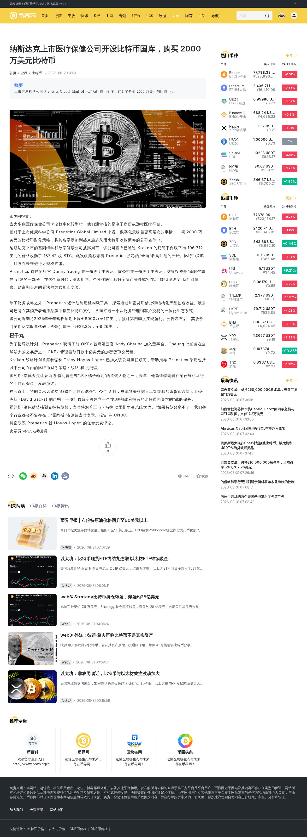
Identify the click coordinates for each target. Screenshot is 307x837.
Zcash (234, 180)
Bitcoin (234, 73)
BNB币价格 (99, 829)
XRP (232, 336)
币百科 (32, 752)
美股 (71, 15)
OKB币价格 (78, 829)
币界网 (83, 752)
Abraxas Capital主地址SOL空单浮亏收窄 (253, 428)
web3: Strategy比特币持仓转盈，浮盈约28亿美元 (109, 596)
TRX (232, 362)
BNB (232, 322)
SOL (232, 255)
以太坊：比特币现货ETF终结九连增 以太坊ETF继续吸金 (114, 558)
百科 (202, 15)
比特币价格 (35, 829)
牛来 (232, 349)
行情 (58, 15)
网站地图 (56, 810)
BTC (232, 215)
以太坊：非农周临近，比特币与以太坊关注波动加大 (110, 673)
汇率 (149, 15)
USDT (234, 99)
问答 (189, 15)
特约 (136, 15)
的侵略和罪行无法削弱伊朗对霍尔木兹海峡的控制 (258, 482)
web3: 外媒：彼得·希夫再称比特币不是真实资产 (106, 635)
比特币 (37, 73)
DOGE (234, 282)
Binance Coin (239, 113)
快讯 (84, 15)
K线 (97, 15)
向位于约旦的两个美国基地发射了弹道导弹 (252, 496)
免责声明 (36, 810)
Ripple (234, 126)
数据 (162, 15)
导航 (215, 15)
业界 (24, 73)
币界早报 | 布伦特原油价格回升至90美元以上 (104, 520)
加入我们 (16, 810)
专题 (123, 15)
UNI (232, 269)
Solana (234, 153)
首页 (45, 15)
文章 (175, 15)
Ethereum (236, 86)
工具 (109, 15)
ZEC (232, 242)
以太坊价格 (56, 829)
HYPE (233, 166)
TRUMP (235, 295)
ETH (232, 228)
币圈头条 (185, 752)
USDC (234, 140)
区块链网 (134, 752)
